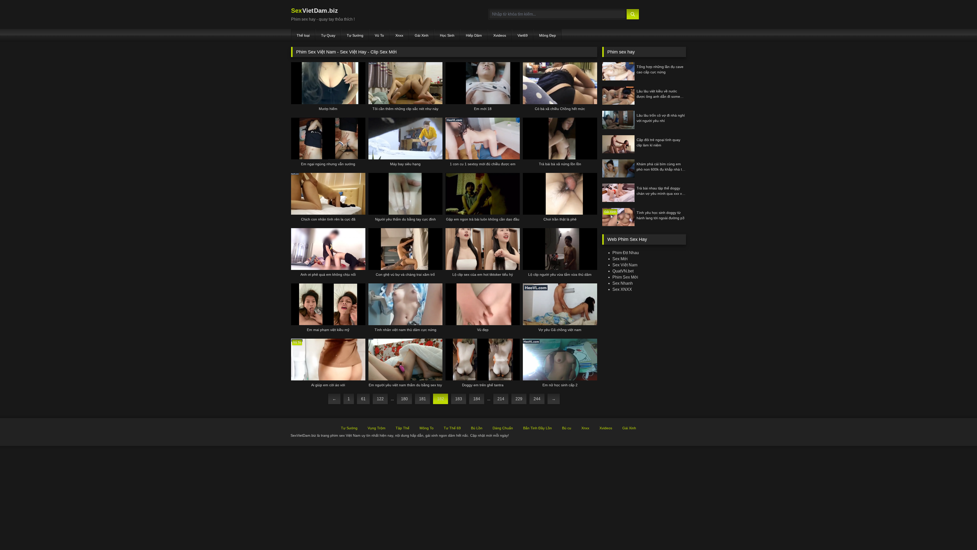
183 (458, 399)
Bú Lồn (476, 428)
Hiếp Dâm (474, 35)
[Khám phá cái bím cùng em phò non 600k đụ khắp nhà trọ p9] (618, 168)
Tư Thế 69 (452, 428)
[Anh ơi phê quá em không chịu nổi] (328, 249)
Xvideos (499, 35)
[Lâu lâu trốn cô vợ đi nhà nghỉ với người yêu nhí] (618, 120)
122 (380, 399)
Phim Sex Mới (625, 277)
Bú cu (566, 428)
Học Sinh (447, 35)
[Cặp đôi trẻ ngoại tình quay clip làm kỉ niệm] (618, 144)
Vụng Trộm (376, 428)
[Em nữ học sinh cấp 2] (560, 359)
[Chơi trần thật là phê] (560, 194)
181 (422, 399)
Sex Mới (620, 259)
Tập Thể (402, 428)
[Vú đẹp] (483, 304)
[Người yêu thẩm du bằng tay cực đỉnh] (405, 194)
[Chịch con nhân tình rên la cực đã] (328, 194)
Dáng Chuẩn (503, 428)
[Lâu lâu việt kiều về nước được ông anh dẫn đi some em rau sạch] (618, 96)
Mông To (427, 428)
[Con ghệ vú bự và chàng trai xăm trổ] (405, 249)
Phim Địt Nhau (625, 253)
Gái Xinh (421, 35)
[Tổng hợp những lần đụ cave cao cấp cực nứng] (618, 71)
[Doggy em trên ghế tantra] (483, 359)
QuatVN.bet (623, 271)
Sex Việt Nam (624, 265)
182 (440, 399)
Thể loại (303, 35)
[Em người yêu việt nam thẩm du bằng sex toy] (405, 359)
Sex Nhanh (622, 283)
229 (518, 399)
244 (537, 399)
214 (500, 399)
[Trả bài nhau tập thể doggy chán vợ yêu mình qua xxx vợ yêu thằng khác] (618, 193)
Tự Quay (328, 35)
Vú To (379, 35)
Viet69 (523, 35)
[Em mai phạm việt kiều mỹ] (328, 304)
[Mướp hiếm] (328, 83)
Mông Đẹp (547, 35)
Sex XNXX (622, 289)
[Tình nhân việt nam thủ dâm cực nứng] (405, 304)
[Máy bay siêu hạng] (405, 138)
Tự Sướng (355, 35)
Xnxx (399, 35)
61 (363, 399)
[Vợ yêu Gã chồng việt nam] (560, 304)
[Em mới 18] (483, 83)
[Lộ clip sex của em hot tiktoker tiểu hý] (483, 249)
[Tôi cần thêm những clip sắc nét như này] (405, 83)
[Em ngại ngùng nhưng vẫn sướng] (328, 138)
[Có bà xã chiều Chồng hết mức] (560, 83)
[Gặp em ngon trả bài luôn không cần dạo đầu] (483, 194)
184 (476, 399)
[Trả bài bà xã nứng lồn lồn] (560, 138)
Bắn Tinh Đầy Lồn (537, 428)
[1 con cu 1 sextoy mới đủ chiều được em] (483, 138)
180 (404, 399)
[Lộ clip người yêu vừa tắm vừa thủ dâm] (560, 249)
